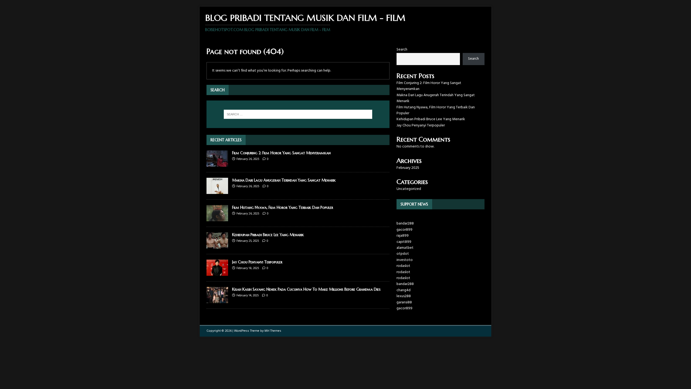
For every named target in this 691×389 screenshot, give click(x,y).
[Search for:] (298, 114)
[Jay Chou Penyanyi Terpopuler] (217, 273)
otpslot (403, 254)
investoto (405, 260)
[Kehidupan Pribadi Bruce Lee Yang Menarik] (217, 245)
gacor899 (404, 230)
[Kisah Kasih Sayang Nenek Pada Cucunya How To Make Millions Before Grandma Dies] (217, 300)
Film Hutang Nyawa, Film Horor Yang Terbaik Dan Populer (282, 207)
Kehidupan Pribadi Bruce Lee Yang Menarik (268, 234)
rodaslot (403, 266)
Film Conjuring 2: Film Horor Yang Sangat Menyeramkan (281, 152)
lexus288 (404, 296)
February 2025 (408, 168)
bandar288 (405, 223)
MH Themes (273, 331)
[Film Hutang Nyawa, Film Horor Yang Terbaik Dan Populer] (217, 218)
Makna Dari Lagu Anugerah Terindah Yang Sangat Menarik (284, 180)
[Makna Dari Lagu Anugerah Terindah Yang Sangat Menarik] (217, 191)
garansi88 (404, 302)
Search (402, 49)
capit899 (404, 242)
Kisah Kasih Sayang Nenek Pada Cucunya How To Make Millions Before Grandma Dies (306, 289)
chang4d (404, 290)
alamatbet (405, 248)
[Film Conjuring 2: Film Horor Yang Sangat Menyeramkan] (217, 163)
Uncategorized (409, 189)
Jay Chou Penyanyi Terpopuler (257, 262)
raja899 (403, 236)
